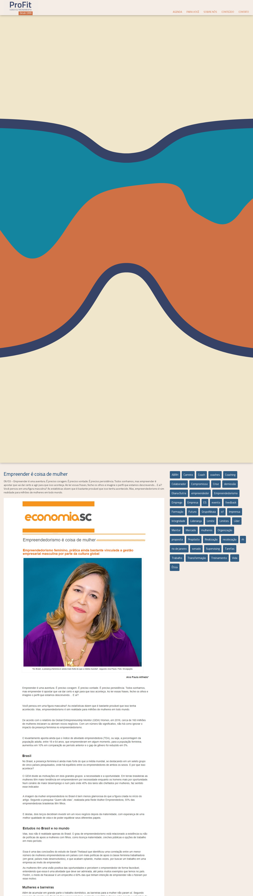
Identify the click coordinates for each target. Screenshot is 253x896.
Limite (210, 521)
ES (205, 502)
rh (243, 539)
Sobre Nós (210, 12)
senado (196, 549)
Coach (201, 475)
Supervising (213, 549)
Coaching (230, 475)
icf (222, 512)
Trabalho (177, 558)
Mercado (191, 530)
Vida (234, 558)
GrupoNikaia (209, 512)
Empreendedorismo (226, 493)
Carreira (188, 475)
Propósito (194, 539)
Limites (224, 521)
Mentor (176, 530)
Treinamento (219, 558)
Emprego (177, 502)
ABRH (175, 475)
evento (216, 502)
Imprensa (234, 512)
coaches (215, 475)
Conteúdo (228, 12)
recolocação (230, 539)
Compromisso (199, 484)
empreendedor (200, 493)
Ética (175, 567)
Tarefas (229, 549)
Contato (244, 12)
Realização (211, 539)
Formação (177, 512)
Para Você (193, 12)
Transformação (196, 558)
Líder (237, 521)
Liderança (196, 521)
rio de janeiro (179, 549)
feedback (230, 502)
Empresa (192, 502)
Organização (225, 530)
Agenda (177, 12)
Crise (216, 484)
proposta (177, 539)
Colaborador (179, 484)
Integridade (178, 521)
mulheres (206, 530)
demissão (230, 484)
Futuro (193, 512)
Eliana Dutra (179, 493)
